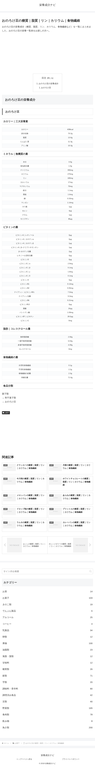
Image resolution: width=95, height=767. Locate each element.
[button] (90, 571)
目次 (44, 78)
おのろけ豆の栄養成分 (48, 83)
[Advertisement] (47, 53)
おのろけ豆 (46, 87)
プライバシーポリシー (70, 759)
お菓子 (7, 413)
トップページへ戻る (24, 759)
